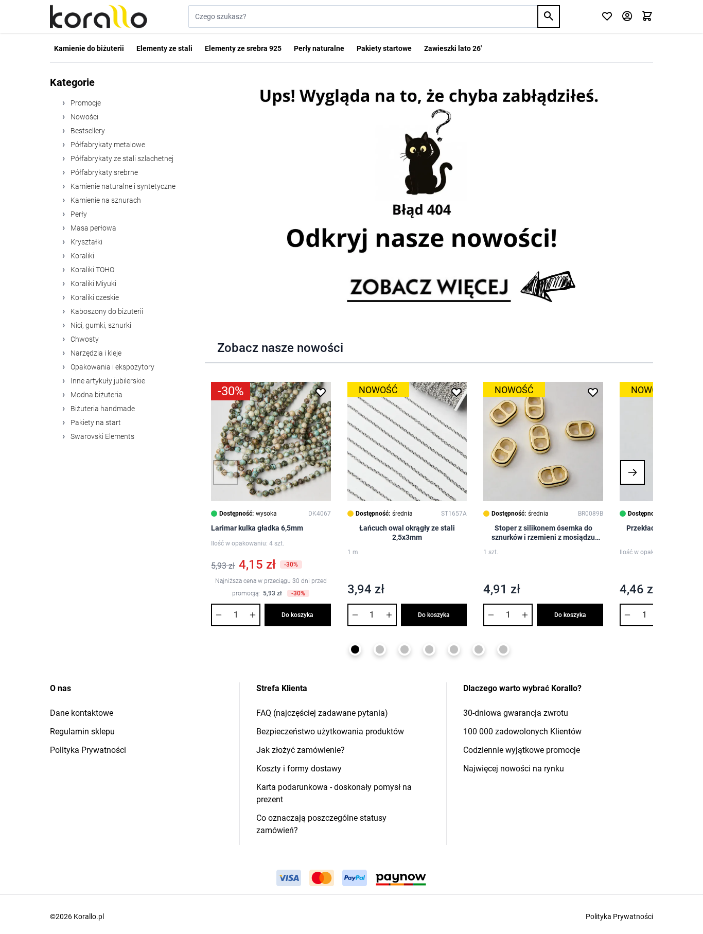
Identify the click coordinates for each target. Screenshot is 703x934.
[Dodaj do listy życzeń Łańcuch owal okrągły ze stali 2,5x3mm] (456, 392)
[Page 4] (429, 649)
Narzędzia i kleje (95, 353)
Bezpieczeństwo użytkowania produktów (330, 731)
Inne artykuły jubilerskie (107, 381)
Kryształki (85, 242)
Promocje (85, 103)
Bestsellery (87, 131)
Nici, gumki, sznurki (100, 325)
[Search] (548, 16)
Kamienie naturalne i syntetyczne (122, 186)
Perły (78, 214)
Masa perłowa (92, 228)
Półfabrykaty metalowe (107, 144)
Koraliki (81, 256)
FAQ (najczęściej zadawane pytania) (322, 713)
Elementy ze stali (164, 48)
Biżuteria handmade (102, 408)
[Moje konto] (627, 17)
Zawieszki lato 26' (453, 48)
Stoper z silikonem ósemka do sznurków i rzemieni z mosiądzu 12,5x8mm (543, 533)
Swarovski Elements (101, 436)
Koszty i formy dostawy (299, 768)
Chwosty (84, 339)
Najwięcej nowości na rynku (513, 768)
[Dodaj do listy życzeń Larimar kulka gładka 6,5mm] (320, 392)
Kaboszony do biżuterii (106, 311)
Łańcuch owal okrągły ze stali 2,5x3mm (407, 532)
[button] (225, 472)
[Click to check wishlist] (607, 17)
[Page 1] (355, 649)
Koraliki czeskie (94, 297)
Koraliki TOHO (91, 270)
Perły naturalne (319, 48)
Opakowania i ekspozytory (111, 367)
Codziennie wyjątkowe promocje (521, 750)
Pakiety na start (95, 422)
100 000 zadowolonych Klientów (522, 731)
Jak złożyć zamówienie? (300, 750)
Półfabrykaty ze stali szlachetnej (121, 158)
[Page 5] (454, 649)
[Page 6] (478, 649)
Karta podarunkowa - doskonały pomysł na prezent (334, 793)
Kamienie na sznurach (105, 200)
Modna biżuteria (95, 395)
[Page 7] (503, 649)
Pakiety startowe (384, 48)
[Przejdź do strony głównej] (98, 16)
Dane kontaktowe (81, 713)
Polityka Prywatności (88, 750)
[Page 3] (404, 649)
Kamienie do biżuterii (89, 48)
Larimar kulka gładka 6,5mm (257, 528)
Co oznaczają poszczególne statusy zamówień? (321, 824)
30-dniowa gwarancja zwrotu (515, 713)
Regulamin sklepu (82, 731)
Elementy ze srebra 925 (243, 48)
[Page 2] (380, 649)
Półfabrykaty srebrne (103, 172)
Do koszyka (297, 615)
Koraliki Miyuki (92, 283)
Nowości (83, 117)
